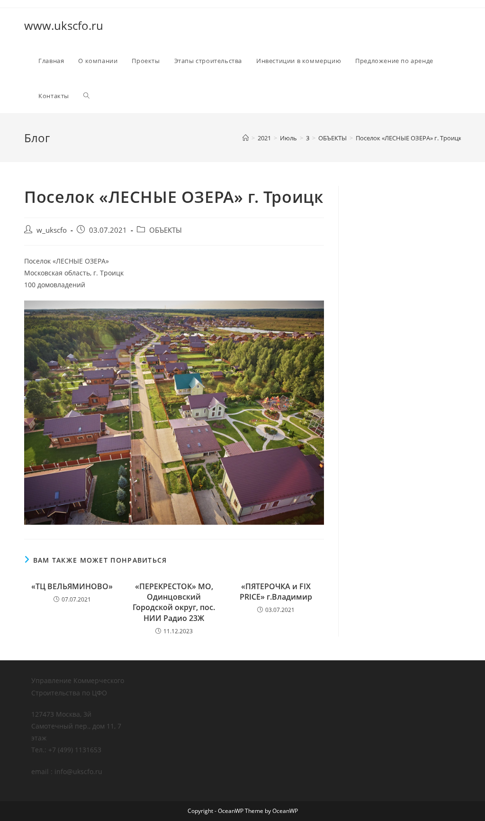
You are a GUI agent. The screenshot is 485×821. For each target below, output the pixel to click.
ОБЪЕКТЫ (165, 230)
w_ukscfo (51, 230)
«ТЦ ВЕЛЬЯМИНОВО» (72, 586)
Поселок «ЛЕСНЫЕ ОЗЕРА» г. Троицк (409, 138)
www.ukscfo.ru (63, 25)
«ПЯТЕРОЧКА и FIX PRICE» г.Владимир (276, 591)
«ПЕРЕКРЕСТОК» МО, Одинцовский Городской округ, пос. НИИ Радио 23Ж (174, 602)
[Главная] (245, 138)
